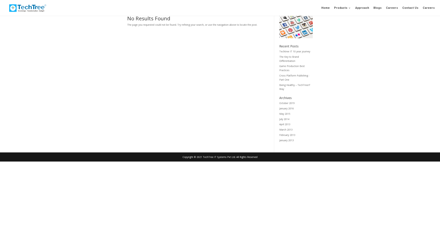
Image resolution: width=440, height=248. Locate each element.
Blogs (377, 8)
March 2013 (286, 129)
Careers (392, 8)
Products (341, 8)
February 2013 (287, 135)
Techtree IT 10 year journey (294, 51)
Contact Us (410, 8)
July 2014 (284, 119)
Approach (362, 8)
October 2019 (287, 103)
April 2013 (284, 124)
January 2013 (286, 140)
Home (325, 8)
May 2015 (284, 113)
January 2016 (286, 108)
